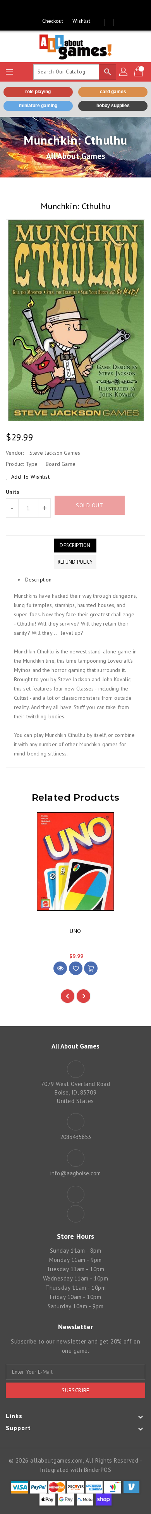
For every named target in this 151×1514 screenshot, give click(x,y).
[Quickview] (60, 968)
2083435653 (75, 1137)
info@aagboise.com (75, 1173)
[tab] (75, 545)
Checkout (52, 20)
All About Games (75, 156)
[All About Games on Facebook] (68, 9)
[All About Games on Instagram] (83, 9)
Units (13, 491)
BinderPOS (98, 1469)
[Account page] (124, 72)
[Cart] (139, 72)
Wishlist (81, 20)
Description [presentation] (38, 579)
